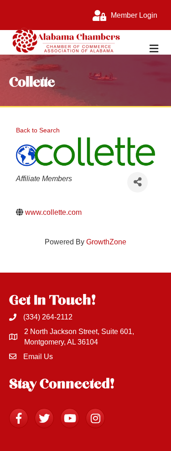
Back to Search (38, 130)
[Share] (137, 182)
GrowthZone (106, 242)
